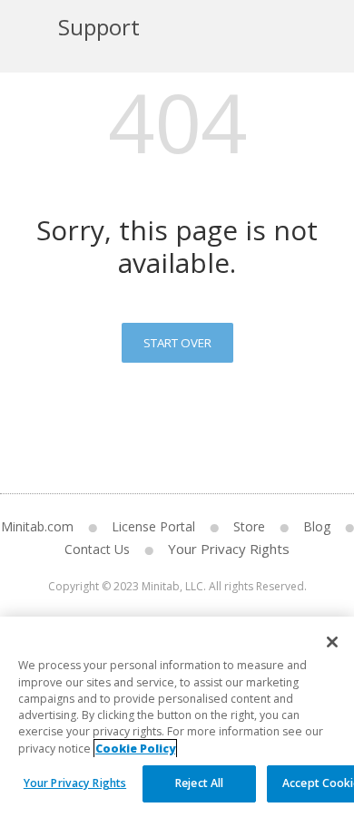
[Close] (332, 642)
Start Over (177, 343)
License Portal (153, 526)
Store (249, 526)
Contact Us (97, 549)
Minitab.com (37, 526)
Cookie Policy (135, 748)
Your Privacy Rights (229, 549)
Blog (316, 526)
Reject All (199, 783)
